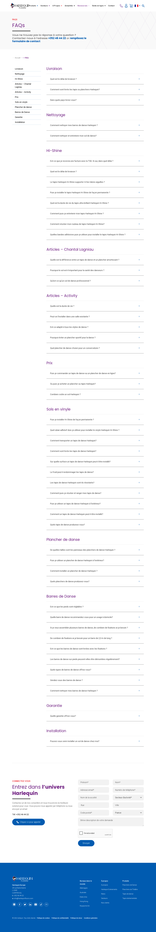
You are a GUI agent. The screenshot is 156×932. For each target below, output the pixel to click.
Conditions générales (91, 918)
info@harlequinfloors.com (23, 898)
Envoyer (86, 843)
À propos (104, 881)
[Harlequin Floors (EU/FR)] (20, 6)
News (103, 894)
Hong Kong (84, 901)
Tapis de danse (127, 894)
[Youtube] (36, 904)
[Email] (46, 904)
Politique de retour (76, 918)
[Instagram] (14, 904)
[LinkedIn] (30, 904)
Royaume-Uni (85, 906)
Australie (83, 892)
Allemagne (83, 888)
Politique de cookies (43, 918)
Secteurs (104, 898)
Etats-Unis (83, 897)
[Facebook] (20, 904)
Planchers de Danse (129, 885)
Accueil (17, 58)
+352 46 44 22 (57, 38)
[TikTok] (41, 904)
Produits (125, 881)
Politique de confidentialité (60, 918)
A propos (104, 885)
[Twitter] (25, 904)
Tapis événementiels (129, 898)
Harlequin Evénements (109, 889)
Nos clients (105, 903)
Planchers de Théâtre (130, 889)
